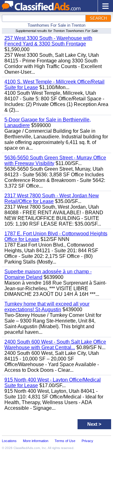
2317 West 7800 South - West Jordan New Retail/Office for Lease (51, 198)
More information (35, 441)
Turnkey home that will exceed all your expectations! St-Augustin (46, 306)
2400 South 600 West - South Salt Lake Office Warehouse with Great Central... (55, 344)
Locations (9, 441)
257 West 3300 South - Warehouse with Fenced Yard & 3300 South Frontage (48, 40)
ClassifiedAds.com (26, 448)
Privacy (87, 441)
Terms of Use (65, 441)
